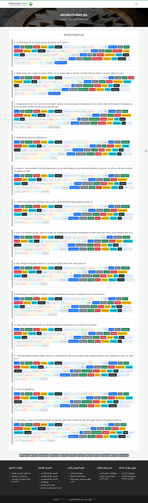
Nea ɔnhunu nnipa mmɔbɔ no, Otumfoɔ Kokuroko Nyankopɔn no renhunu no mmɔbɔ (57, 325)
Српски (37, 59)
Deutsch (55, 51)
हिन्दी (106, 47)
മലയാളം (27, 51)
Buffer (73, 455)
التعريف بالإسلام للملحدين (49, 476)
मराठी (22, 63)
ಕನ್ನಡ (67, 55)
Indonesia (67, 47)
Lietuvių (83, 55)
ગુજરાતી (101, 51)
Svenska (87, 51)
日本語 (63, 51)
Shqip (80, 51)
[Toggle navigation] (136, 4)
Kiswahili (42, 51)
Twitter (34, 455)
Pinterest (54, 455)
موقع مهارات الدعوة (128, 473)
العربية (17, 47)
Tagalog (83, 47)
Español (44, 47)
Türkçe (90, 47)
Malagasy (122, 59)
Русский (75, 47)
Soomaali (46, 59)
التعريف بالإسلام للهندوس (49, 479)
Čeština (94, 51)
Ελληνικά (107, 59)
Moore (17, 59)
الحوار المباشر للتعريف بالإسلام (51, 488)
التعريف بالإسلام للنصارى (49, 473)
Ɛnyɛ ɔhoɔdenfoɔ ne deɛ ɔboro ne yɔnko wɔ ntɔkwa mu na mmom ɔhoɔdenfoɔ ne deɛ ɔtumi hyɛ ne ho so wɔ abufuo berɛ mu (74, 232)
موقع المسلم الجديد (76, 473)
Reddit (90, 455)
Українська (63, 59)
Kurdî (120, 47)
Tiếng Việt (112, 47)
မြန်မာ (48, 51)
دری (27, 55)
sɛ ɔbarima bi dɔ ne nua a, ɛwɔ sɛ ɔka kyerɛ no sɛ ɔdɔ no (42, 42)
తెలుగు (34, 51)
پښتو (68, 51)
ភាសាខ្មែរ (79, 59)
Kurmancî (50, 63)
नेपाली (89, 55)
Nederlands (117, 51)
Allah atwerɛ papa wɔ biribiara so (31, 137)
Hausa (126, 47)
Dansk (17, 63)
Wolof (23, 59)
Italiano (42, 63)
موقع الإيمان (45, 482)
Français (58, 47)
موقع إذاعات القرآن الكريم (108, 473)
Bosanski (29, 47)
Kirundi (72, 59)
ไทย (128, 59)
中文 (100, 47)
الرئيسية (63, 19)
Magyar (61, 55)
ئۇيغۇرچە (126, 51)
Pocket (114, 455)
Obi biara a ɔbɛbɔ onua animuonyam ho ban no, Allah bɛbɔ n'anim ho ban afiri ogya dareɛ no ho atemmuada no (69, 420)
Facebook (25, 455)
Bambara (54, 59)
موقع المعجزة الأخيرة (48, 485)
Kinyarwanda (109, 55)
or (94, 55)
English (36, 47)
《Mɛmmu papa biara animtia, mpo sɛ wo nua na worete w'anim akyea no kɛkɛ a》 (55, 201)
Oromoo (30, 59)
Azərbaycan (35, 55)
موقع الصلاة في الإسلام (77, 476)
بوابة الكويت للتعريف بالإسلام (21, 473)
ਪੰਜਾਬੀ (28, 63)
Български (44, 55)
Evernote (105, 455)
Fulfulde (53, 55)
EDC (93, 499)
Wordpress (124, 455)
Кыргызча (74, 55)
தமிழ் (22, 55)
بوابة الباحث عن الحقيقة (19, 476)
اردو (96, 47)
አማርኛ (114, 59)
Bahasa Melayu (61, 63)
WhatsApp (44, 455)
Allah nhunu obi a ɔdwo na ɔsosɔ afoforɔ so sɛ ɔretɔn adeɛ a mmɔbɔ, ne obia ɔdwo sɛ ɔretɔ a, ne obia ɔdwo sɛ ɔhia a (70, 73)
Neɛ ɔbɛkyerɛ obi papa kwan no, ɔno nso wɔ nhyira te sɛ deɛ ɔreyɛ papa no (51, 263)
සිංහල (17, 55)
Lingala (34, 63)
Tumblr (81, 455)
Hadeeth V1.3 (63, 499)
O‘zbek (126, 55)
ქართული (87, 59)
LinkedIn (64, 455)
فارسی (51, 47)
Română (100, 55)
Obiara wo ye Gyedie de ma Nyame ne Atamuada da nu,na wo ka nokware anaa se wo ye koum (60, 294)
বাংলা (22, 47)
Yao (31, 191)
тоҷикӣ (118, 55)
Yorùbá (108, 51)
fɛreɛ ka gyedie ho (25, 389)
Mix (97, 455)
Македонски (97, 59)
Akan (70, 19)
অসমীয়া (74, 51)
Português (18, 51)
